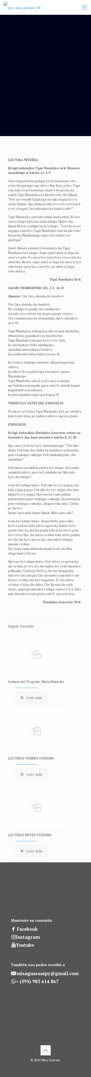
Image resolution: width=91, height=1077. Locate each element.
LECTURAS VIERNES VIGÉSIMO (31, 758)
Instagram (28, 937)
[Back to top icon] (46, 1050)
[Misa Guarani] (22, 7)
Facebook (27, 929)
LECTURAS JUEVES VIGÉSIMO (30, 835)
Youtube (25, 945)
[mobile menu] (84, 7)
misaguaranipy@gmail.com (48, 973)
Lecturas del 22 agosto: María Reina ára (36, 681)
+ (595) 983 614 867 (37, 981)
